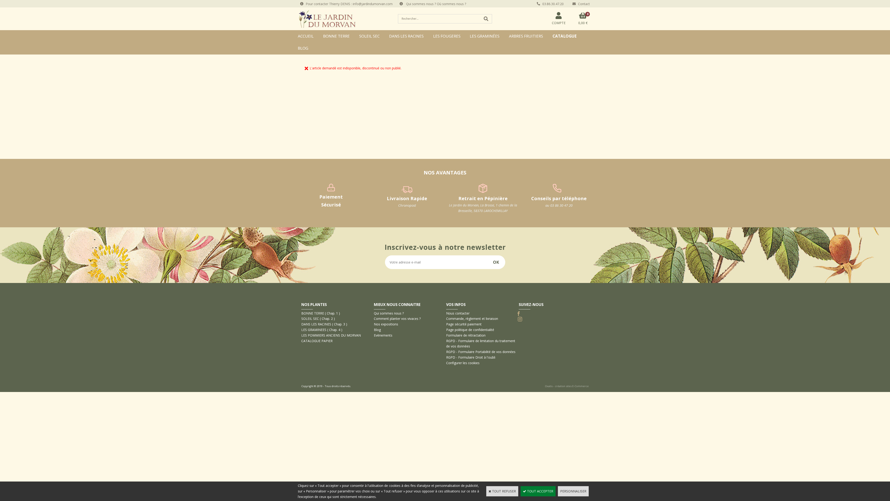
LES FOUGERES (447, 36)
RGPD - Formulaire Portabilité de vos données (480, 352)
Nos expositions (386, 324)
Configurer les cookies (463, 363)
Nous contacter (458, 313)
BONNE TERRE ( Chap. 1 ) (320, 313)
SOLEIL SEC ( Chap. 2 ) (318, 318)
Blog (303, 48)
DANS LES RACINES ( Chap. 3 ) (324, 324)
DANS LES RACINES (406, 36)
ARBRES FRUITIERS (526, 36)
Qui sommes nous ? (389, 313)
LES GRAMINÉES (484, 36)
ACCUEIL (306, 36)
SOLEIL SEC (369, 36)
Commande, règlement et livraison (472, 318)
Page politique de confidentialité (470, 330)
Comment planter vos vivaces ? (397, 318)
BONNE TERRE (336, 36)
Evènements (383, 335)
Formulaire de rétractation (466, 335)
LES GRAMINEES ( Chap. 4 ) (321, 330)
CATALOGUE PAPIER (317, 341)
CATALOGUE (565, 36)
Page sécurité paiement (464, 324)
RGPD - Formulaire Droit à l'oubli (470, 357)
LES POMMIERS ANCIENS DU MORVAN (331, 335)
